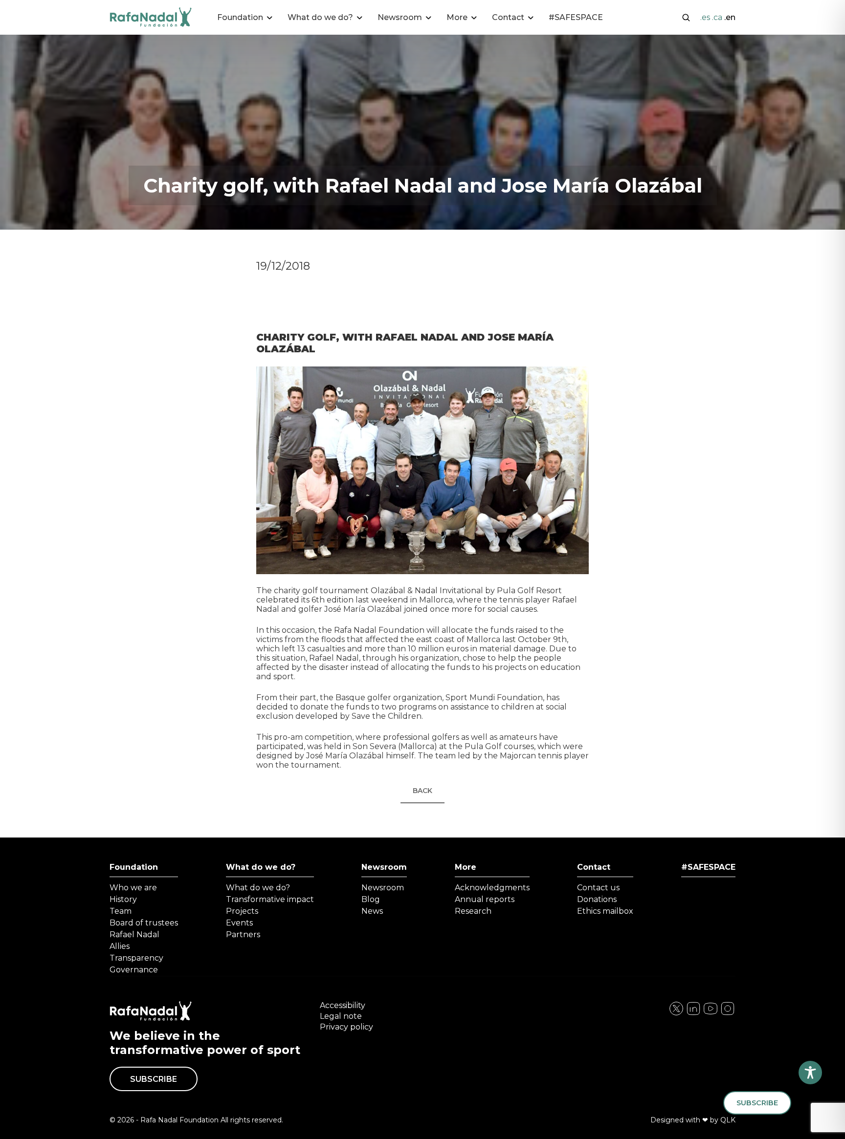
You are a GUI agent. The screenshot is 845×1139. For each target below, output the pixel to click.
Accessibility (342, 1005)
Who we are (133, 887)
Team (121, 911)
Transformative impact (270, 899)
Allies (120, 946)
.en (729, 17)
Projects (242, 911)
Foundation (134, 867)
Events (239, 922)
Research (473, 911)
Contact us (598, 887)
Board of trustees (144, 922)
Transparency (136, 958)
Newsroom (384, 867)
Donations (597, 899)
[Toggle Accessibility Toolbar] (810, 1072)
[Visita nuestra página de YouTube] (727, 1013)
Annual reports (484, 899)
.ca (717, 17)
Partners (243, 934)
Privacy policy (346, 1027)
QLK (727, 1120)
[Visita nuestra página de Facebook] (676, 1013)
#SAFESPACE (576, 17)
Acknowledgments (492, 887)
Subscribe (153, 1079)
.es (705, 17)
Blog (370, 899)
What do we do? (260, 867)
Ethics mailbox (605, 911)
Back (422, 790)
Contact (593, 867)
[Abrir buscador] (686, 16)
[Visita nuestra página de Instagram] (693, 1013)
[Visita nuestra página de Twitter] (710, 1013)
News (372, 911)
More (465, 867)
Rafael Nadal (134, 934)
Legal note (341, 1016)
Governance (134, 969)
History (123, 899)
